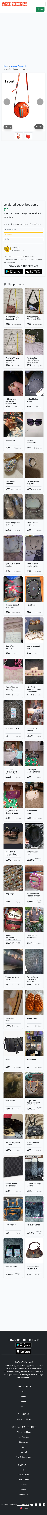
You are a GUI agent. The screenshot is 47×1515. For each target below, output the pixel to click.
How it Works (23, 1474)
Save (8, 239)
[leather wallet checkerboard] (13, 1168)
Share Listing (11, 229)
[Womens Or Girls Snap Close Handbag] (13, 342)
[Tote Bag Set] (13, 1209)
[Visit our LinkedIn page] (43, 1504)
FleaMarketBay (23, 1504)
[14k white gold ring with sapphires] (34, 465)
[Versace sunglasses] (34, 424)
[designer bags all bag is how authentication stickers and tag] (13, 589)
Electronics (23, 1442)
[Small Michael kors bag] (34, 506)
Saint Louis (24, 224)
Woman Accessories (19, 66)
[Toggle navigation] (42, 4)
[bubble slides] (34, 1002)
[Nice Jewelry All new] (34, 630)
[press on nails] (13, 1250)
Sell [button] (41, 9)
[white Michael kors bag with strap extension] (34, 548)
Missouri (16, 224)
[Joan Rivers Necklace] (13, 465)
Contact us (23, 1494)
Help (23, 1469)
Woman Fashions (24, 1432)
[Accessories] (34, 1043)
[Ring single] (13, 878)
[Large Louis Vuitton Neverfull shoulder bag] (34, 1085)
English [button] (25, 1508)
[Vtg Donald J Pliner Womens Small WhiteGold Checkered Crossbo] (34, 342)
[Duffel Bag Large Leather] (34, 1168)
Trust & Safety (23, 1479)
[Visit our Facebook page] (40, 1504)
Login (23, 1401)
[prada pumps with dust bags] (13, 506)
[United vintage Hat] (34, 836)
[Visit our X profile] (36, 1504)
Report (9, 234)
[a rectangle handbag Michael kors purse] (34, 753)
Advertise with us (24, 1419)
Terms (23, 1489)
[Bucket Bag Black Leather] (13, 1126)
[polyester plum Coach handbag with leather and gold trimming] (13, 795)
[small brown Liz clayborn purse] (34, 1250)
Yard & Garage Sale (23, 1457)
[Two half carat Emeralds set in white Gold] (34, 961)
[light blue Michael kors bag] (13, 548)
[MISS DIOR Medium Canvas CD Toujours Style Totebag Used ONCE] (13, 836)
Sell (23, 1391)
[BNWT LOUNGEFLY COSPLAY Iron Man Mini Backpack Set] (13, 919)
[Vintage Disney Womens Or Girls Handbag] (34, 301)
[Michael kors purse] (34, 795)
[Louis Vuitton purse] (13, 1002)
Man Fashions (23, 1437)
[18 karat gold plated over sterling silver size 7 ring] (13, 383)
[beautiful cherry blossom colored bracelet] (34, 878)
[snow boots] (13, 1085)
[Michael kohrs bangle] (34, 383)
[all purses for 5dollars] (34, 712)
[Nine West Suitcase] (13, 630)
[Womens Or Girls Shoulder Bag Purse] (13, 301)
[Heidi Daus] (34, 589)
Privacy (23, 1484)
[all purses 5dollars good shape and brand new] (13, 753)
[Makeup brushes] (34, 1209)
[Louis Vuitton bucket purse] (34, 919)
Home (6, 66)
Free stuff (23, 1452)
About (23, 1396)
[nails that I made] (13, 712)
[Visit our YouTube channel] (32, 1504)
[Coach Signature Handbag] (13, 671)
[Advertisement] (23, 39)
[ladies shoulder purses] (34, 1126)
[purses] (13, 1043)
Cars (23, 1447)
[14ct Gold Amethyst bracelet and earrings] (34, 671)
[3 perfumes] (13, 424)
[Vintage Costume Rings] (13, 961)
